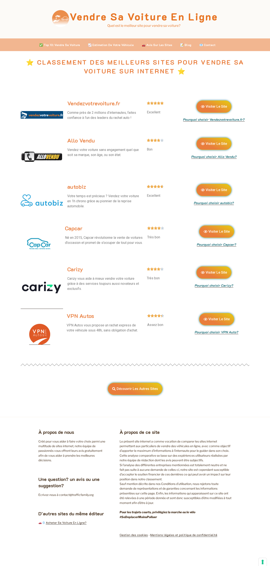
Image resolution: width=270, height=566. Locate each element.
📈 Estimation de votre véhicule (111, 45)
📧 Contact (207, 45)
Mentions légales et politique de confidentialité (183, 535)
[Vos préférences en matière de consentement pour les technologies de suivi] (263, 562)
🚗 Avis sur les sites (157, 45)
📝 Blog (185, 45)
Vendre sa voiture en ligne (144, 16)
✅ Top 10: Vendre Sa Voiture (59, 45)
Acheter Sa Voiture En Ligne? (66, 523)
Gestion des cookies (134, 535)
